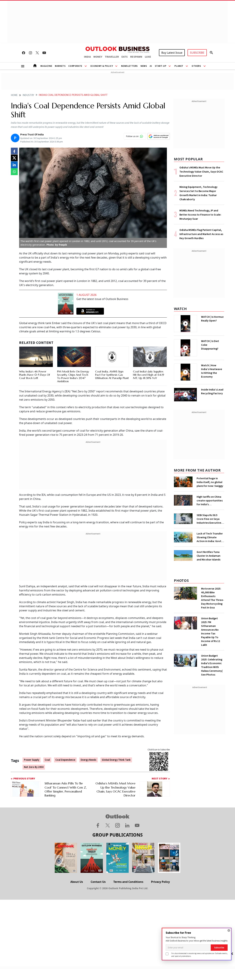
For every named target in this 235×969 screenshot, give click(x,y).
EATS (124, 57)
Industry (28, 95)
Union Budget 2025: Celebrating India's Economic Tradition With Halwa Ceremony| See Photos (212, 665)
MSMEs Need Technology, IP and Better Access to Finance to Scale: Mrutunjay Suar (200, 215)
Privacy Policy (160, 882)
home (14, 95)
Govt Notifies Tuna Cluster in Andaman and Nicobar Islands (208, 555)
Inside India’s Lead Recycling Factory (212, 391)
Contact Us (98, 882)
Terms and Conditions (128, 882)
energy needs (88, 760)
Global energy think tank (116, 760)
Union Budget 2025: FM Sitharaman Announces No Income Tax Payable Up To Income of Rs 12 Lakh (210, 632)
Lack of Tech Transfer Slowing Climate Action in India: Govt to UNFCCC (210, 537)
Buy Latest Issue (171, 53)
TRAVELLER (112, 57)
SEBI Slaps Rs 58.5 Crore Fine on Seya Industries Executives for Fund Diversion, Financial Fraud (209, 519)
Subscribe (219, 947)
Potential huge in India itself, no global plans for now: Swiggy (210, 482)
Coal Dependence (65, 760)
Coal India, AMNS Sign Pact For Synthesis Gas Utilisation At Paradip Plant (112, 375)
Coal (47, 760)
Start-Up (160, 66)
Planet (178, 66)
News (144, 66)
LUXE (148, 57)
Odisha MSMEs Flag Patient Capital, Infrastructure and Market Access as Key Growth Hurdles (201, 234)
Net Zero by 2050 (34, 767)
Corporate (75, 66)
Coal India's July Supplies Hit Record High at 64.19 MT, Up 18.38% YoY (148, 375)
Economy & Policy (101, 66)
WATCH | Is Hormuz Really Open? (212, 319)
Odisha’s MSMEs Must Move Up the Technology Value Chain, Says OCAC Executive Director (201, 172)
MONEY (97, 57)
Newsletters (129, 66)
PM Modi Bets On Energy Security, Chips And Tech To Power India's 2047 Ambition (73, 376)
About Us (76, 882)
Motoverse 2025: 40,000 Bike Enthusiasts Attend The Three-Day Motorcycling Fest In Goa (212, 598)
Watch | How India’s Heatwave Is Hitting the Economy (211, 371)
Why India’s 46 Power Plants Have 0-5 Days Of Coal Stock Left (34, 375)
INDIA (87, 57)
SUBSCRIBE (197, 53)
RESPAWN (136, 57)
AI (151, 66)
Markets (60, 66)
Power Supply (31, 760)
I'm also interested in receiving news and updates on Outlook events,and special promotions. (199, 954)
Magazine (46, 66)
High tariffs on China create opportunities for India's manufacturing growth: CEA (210, 500)
